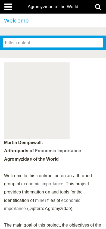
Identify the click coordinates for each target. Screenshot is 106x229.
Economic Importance (58, 150)
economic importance (42, 184)
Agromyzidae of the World (53, 7)
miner (40, 200)
